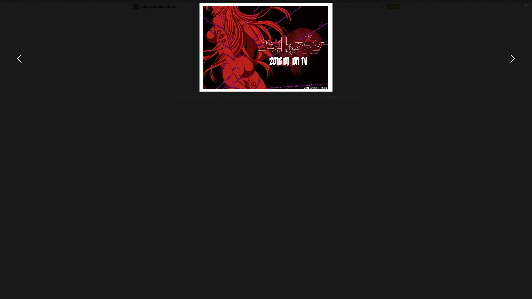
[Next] (512, 59)
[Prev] (20, 59)
